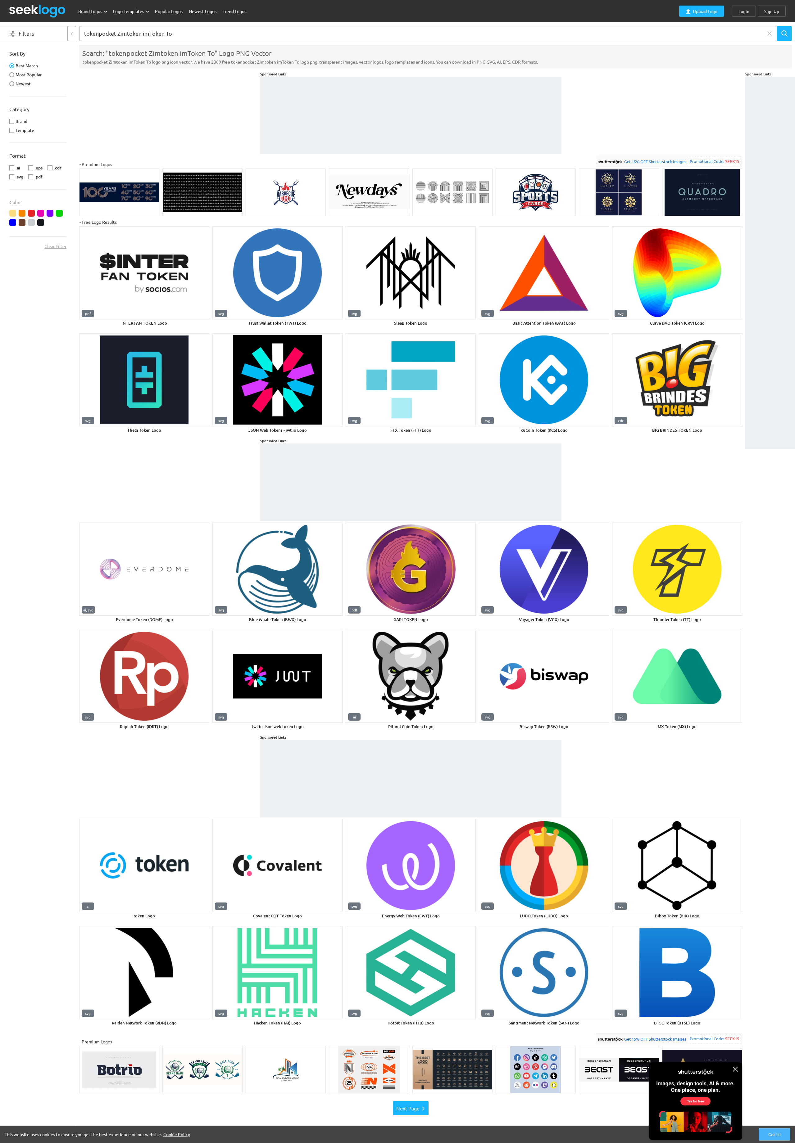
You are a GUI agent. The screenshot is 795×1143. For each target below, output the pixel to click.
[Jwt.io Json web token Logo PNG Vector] (277, 676)
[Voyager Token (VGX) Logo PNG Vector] (544, 569)
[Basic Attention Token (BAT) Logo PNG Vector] (544, 272)
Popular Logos (169, 11)
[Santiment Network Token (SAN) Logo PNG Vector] (544, 972)
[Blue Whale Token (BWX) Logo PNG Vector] (277, 569)
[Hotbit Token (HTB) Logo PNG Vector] (411, 972)
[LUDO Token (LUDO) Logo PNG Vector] (544, 865)
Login (743, 11)
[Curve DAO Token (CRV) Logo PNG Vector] (677, 272)
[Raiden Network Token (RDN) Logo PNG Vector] (144, 972)
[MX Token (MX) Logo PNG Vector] (677, 676)
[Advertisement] (770, 170)
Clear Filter (55, 246)
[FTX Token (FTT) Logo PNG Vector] (411, 379)
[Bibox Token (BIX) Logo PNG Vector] (677, 865)
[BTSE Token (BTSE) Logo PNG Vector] (677, 972)
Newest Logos (202, 11)
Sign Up (771, 11)
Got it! (774, 1134)
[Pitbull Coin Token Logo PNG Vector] (411, 676)
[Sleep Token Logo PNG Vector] (411, 272)
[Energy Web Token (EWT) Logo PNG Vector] (411, 865)
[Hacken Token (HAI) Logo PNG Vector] (277, 972)
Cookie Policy (176, 1134)
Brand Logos (90, 11)
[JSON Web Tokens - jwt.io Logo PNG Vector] (277, 379)
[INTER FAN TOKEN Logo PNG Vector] (144, 272)
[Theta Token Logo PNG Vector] (144, 379)
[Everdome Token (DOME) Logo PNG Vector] (144, 569)
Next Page (408, 1108)
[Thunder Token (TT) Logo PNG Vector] (677, 569)
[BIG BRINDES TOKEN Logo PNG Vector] (677, 379)
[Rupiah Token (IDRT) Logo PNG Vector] (144, 676)
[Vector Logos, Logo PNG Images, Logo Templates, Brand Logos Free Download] (37, 11)
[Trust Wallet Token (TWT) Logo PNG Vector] (277, 272)
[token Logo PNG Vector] (144, 865)
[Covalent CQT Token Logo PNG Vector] (277, 865)
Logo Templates (129, 11)
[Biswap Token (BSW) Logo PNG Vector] (544, 676)
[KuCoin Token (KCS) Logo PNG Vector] (544, 379)
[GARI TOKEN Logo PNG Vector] (411, 569)
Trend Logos (234, 11)
